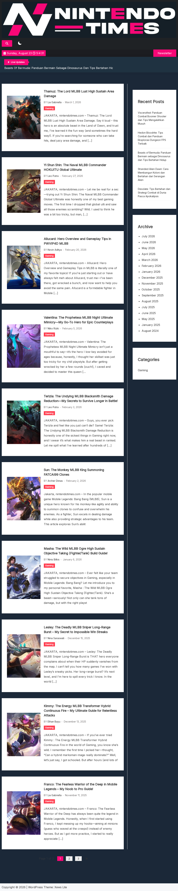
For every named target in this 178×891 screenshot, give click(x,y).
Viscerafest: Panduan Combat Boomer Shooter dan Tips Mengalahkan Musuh (152, 118)
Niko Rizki (53, 328)
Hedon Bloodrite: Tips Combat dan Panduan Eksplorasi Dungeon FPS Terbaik (152, 138)
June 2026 (149, 242)
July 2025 (148, 307)
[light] (20, 43)
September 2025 (153, 295)
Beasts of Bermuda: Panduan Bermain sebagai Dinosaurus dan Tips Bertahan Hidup (60, 68)
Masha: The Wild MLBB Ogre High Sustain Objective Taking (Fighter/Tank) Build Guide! (76, 551)
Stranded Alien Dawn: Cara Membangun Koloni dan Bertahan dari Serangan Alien (153, 174)
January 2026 (151, 271)
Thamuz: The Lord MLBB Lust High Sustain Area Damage (79, 93)
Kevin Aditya (55, 249)
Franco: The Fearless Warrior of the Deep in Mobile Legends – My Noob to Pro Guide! (80, 786)
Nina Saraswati (56, 638)
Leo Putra (53, 175)
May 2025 (148, 319)
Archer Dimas (55, 480)
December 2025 (152, 277)
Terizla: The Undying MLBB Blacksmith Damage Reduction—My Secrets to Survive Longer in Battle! (81, 398)
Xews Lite (60, 887)
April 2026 (148, 254)
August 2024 (150, 330)
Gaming (49, 108)
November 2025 (152, 283)
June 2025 (149, 313)
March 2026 (150, 260)
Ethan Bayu (54, 721)
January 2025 (151, 325)
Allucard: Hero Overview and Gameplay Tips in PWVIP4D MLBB (77, 241)
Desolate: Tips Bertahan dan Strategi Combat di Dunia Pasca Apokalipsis (154, 192)
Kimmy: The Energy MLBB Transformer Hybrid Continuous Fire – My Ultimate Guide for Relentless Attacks (80, 710)
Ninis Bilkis (53, 559)
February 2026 (151, 266)
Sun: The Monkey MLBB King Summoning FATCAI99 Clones (74, 472)
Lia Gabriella (55, 102)
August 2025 (150, 301)
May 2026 (148, 248)
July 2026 (148, 236)
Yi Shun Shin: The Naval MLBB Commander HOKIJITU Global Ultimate (75, 167)
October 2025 (151, 289)
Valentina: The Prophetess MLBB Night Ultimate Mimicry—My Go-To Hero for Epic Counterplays (78, 320)
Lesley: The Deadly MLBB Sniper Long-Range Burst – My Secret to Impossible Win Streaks (77, 629)
